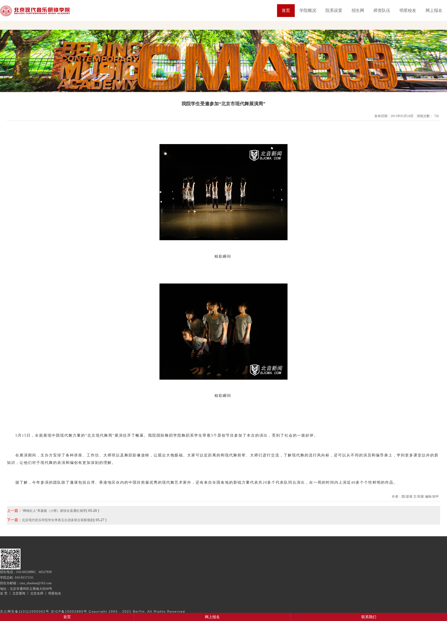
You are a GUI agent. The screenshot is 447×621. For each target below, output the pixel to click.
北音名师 (36, 593)
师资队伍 (381, 10)
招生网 (358, 10)
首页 (286, 10)
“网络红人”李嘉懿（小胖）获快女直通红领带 (54, 511)
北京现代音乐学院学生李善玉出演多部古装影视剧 (58, 520)
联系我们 (368, 617)
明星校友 (408, 10)
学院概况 (307, 10)
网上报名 (434, 10)
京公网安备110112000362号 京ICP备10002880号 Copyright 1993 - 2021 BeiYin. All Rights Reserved (92, 611)
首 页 (3, 593)
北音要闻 (18, 593)
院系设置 (333, 10)
